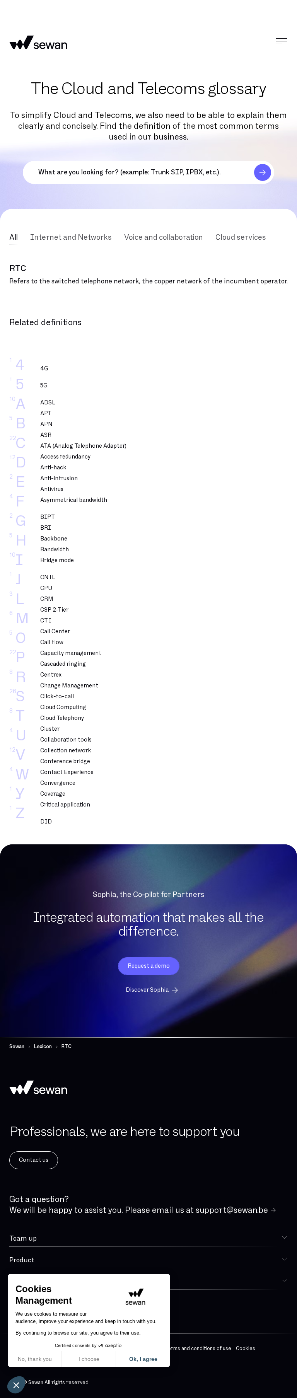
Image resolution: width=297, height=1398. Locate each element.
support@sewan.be (232, 1210)
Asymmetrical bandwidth (73, 500)
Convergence (57, 783)
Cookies (245, 1348)
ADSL (47, 403)
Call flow (51, 642)
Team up (23, 1238)
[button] (16, 1385)
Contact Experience (67, 772)
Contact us (33, 1160)
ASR (45, 435)
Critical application (65, 805)
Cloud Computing (63, 707)
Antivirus (51, 489)
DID (46, 822)
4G (44, 369)
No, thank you (35, 1359)
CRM (46, 599)
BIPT (47, 517)
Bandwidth (54, 549)
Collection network (65, 751)
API (45, 413)
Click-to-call (57, 696)
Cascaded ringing (63, 664)
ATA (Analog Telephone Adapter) (83, 446)
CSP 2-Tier (54, 610)
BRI (45, 528)
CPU (46, 588)
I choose (89, 1359)
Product (21, 1260)
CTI (45, 621)
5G (44, 386)
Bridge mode (57, 560)
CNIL (47, 577)
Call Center (55, 631)
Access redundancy (65, 457)
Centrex (50, 675)
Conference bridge (65, 761)
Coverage (52, 794)
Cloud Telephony (62, 718)
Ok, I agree (143, 1359)
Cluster (50, 729)
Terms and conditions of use (198, 1348)
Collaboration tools (66, 740)
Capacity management (70, 653)
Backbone (53, 539)
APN (46, 424)
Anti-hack (53, 468)
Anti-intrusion (59, 478)
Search (262, 172)
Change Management (69, 686)
